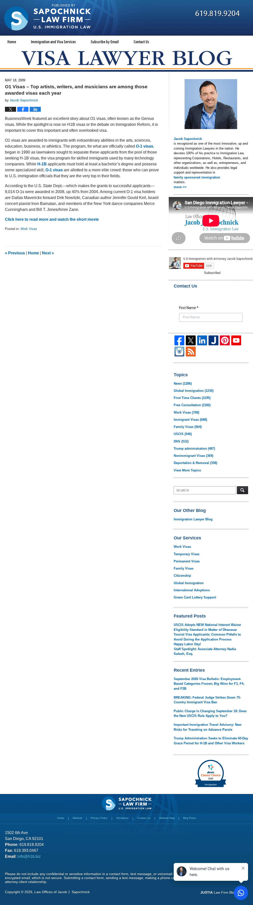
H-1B (42, 164)
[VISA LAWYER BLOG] (127, 58)
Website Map (167, 818)
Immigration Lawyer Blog (193, 519)
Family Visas (188, 427)
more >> (180, 187)
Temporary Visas (186, 554)
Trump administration (194, 448)
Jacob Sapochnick (188, 139)
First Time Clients (192, 398)
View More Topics (187, 470)
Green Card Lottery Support (195, 597)
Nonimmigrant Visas (193, 456)
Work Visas (29, 229)
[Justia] (213, 340)
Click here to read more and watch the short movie (52, 219)
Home (11, 41)
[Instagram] (179, 351)
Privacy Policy (99, 818)
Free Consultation (192, 405)
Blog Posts (189, 818)
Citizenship (182, 575)
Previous (15, 253)
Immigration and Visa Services (53, 41)
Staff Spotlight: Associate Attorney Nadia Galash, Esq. (205, 651)
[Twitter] (190, 340)
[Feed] (190, 351)
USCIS (183, 434)
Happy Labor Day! (187, 644)
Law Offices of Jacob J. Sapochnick (62, 892)
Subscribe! (212, 273)
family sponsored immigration (197, 177)
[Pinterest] (225, 340)
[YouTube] (236, 340)
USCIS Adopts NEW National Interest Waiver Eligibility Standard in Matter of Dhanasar (207, 627)
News (183, 383)
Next (48, 253)
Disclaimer (122, 818)
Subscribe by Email (105, 41)
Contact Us (141, 41)
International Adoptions (192, 590)
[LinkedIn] (202, 340)
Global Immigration (193, 391)
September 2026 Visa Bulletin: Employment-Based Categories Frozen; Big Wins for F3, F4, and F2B (209, 683)
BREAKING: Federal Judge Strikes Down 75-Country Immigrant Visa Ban (207, 700)
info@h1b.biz (29, 856)
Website (77, 818)
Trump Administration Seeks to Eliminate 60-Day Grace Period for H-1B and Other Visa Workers (211, 740)
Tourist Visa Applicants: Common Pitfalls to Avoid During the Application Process (207, 637)
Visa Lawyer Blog (47, 17)
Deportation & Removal (195, 463)
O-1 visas (144, 146)
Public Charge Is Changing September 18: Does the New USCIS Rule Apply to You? (210, 713)
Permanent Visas (187, 561)
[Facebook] (179, 340)
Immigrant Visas (190, 419)
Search (242, 490)
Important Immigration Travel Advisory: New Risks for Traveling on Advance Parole (207, 727)
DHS (181, 441)
